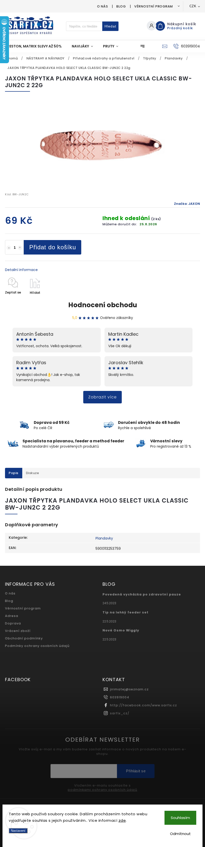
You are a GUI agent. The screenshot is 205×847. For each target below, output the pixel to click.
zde (122, 820)
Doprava (13, 623)
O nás (102, 6)
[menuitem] (36, 46)
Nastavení (18, 831)
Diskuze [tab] (32, 473)
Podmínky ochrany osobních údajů (37, 646)
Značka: (187, 204)
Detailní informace (21, 269)
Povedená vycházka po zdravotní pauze (141, 594)
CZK (193, 6)
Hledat (110, 26)
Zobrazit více (102, 397)
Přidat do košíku (52, 247)
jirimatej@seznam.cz (129, 689)
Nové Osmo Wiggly (120, 630)
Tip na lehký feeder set (125, 612)
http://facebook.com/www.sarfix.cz (143, 705)
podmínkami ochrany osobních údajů (102, 790)
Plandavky (104, 538)
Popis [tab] (13, 473)
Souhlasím (180, 817)
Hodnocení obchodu (102, 304)
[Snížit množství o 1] (8, 248)
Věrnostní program (153, 6)
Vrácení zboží (17, 631)
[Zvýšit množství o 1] (20, 248)
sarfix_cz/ (119, 713)
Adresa (11, 616)
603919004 (119, 697)
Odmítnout (180, 833)
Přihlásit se (136, 771)
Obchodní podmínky (24, 638)
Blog (121, 6)
